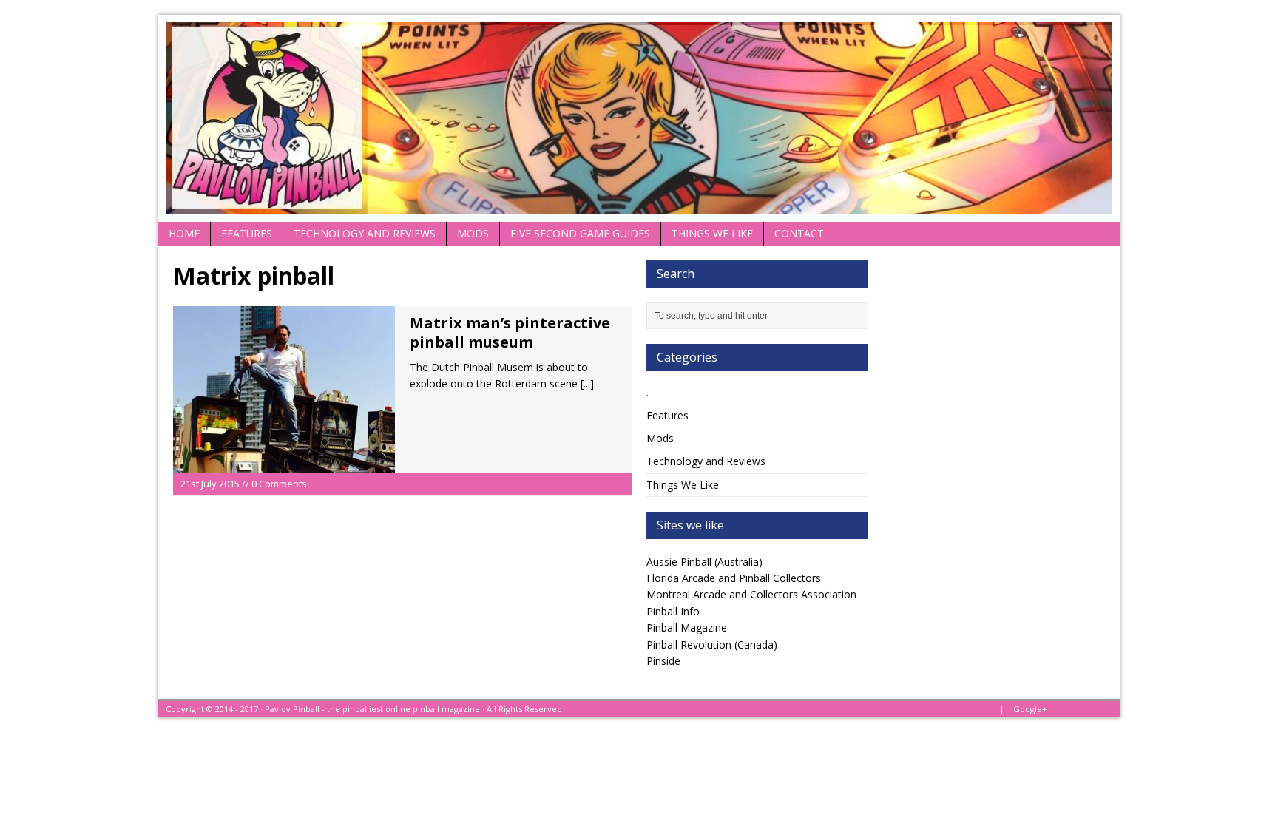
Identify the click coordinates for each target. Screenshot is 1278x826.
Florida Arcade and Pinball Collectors (733, 578)
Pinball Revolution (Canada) (711, 644)
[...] (587, 383)
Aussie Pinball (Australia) (704, 562)
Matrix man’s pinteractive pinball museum (510, 332)
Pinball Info (673, 611)
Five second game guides (580, 233)
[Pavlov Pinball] (639, 118)
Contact (799, 233)
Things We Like (712, 233)
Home (184, 233)
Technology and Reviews (365, 233)
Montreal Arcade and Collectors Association (751, 594)
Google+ (1030, 708)
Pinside (663, 661)
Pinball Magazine (686, 627)
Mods (473, 233)
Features (246, 233)
